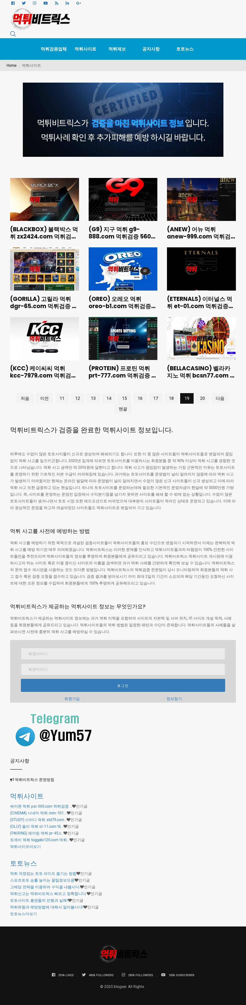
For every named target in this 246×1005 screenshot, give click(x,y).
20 (202, 398)
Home (11, 65)
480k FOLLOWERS (101, 975)
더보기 (25, 846)
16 (140, 398)
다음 (220, 398)
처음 (25, 398)
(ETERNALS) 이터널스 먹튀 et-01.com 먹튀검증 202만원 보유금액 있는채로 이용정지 (199, 309)
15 (124, 398)
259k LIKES (66, 975)
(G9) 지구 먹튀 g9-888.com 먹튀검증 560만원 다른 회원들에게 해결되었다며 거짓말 (123, 240)
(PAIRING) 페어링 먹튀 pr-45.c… (36, 833)
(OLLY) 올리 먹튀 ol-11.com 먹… (36, 826)
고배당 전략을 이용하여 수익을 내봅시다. (45, 887)
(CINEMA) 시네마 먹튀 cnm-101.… (38, 813)
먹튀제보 (117, 49)
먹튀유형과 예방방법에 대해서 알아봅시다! (46, 907)
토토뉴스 (185, 49)
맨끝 (123, 408)
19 (186, 398)
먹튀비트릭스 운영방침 (34, 779)
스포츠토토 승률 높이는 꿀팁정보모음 (42, 880)
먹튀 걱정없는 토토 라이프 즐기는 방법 (43, 873)
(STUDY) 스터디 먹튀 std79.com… (38, 819)
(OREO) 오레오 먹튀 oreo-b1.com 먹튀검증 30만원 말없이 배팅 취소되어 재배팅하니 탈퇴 (123, 309)
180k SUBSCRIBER (181, 975)
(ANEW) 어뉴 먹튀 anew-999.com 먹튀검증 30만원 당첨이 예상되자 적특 (201, 240)
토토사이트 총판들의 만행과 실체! (39, 900)
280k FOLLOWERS (140, 975)
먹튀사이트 (85, 49)
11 (62, 398)
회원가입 (72, 698)
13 (93, 398)
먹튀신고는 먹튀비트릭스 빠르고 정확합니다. (48, 893)
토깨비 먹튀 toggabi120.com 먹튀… (39, 840)
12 (77, 398)
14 (108, 398)
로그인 (123, 686)
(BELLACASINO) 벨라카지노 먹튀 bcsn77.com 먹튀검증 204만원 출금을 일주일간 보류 (201, 379)
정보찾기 (174, 698)
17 (155, 398)
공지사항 (151, 49)
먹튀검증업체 (54, 49)
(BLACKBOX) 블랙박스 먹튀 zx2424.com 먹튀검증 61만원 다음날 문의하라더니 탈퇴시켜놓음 (44, 240)
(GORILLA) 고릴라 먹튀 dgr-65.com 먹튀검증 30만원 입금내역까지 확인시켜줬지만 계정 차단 (44, 309)
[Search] (13, 34)
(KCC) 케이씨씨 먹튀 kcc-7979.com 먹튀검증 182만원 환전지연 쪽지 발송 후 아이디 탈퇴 (43, 379)
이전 (44, 398)
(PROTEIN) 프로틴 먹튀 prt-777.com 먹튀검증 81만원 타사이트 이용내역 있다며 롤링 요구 (123, 379)
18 (171, 398)
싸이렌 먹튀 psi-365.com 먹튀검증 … (41, 806)
